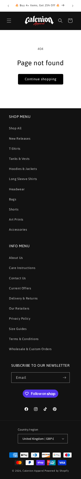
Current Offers (20, 288)
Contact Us (17, 278)
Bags (12, 199)
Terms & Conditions (24, 339)
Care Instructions (22, 268)
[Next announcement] (73, 6)
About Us (16, 258)
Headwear (17, 189)
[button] (9, 21)
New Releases (19, 138)
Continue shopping (40, 79)
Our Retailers (19, 308)
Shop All (15, 128)
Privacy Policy (19, 318)
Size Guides (18, 329)
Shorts (14, 209)
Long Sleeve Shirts (23, 179)
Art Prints (16, 219)
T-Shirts (14, 148)
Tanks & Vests (19, 158)
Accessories (18, 229)
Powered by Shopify (57, 470)
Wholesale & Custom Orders (30, 349)
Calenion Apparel (33, 470)
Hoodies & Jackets (23, 169)
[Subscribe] (65, 377)
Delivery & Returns (23, 298)
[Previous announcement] (8, 6)
